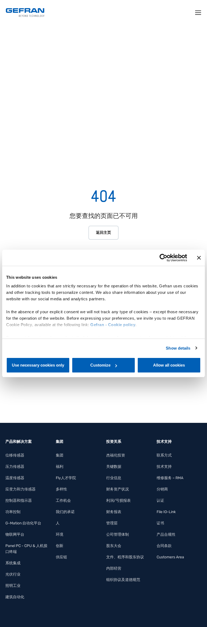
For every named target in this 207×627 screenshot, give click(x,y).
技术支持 (164, 466)
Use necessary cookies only (38, 365)
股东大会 (113, 546)
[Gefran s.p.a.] (25, 12)
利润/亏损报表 (118, 500)
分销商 (162, 489)
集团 (59, 455)
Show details (178, 348)
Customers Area (170, 557)
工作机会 (63, 500)
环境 (59, 534)
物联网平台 (14, 534)
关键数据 (113, 466)
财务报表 (113, 512)
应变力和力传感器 (20, 489)
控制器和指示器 (18, 500)
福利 (59, 466)
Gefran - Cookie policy (112, 324)
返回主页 (103, 232)
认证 (160, 500)
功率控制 (12, 512)
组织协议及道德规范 (123, 579)
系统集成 (12, 563)
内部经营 (113, 568)
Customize (100, 365)
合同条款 (164, 546)
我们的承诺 (65, 512)
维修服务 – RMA (170, 478)
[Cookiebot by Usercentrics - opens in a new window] (163, 258)
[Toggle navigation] (198, 12)
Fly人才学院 (66, 478)
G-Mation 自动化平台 (23, 523)
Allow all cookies (169, 365)
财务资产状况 (117, 489)
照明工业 (12, 585)
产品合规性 (166, 534)
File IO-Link (166, 512)
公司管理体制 (117, 534)
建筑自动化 (14, 597)
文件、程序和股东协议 (125, 557)
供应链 (61, 557)
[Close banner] (199, 258)
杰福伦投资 (115, 455)
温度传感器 (14, 478)
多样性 (61, 489)
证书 (160, 523)
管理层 (112, 523)
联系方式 (164, 455)
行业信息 (113, 478)
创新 (59, 546)
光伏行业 (12, 574)
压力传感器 (14, 466)
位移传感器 (14, 455)
